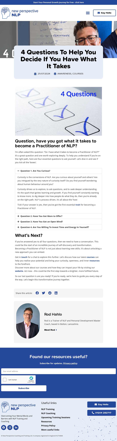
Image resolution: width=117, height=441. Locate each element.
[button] (88, 13)
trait (78, 204)
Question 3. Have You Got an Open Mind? (41, 221)
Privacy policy (70, 363)
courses (91, 257)
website (19, 271)
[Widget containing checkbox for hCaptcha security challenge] (18, 379)
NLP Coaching (48, 413)
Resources (46, 421)
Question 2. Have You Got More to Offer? (41, 216)
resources (94, 260)
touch (24, 257)
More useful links (50, 429)
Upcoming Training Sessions (55, 417)
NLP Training (48, 409)
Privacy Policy (48, 425)
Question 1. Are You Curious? (35, 170)
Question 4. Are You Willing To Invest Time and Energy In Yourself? (54, 227)
